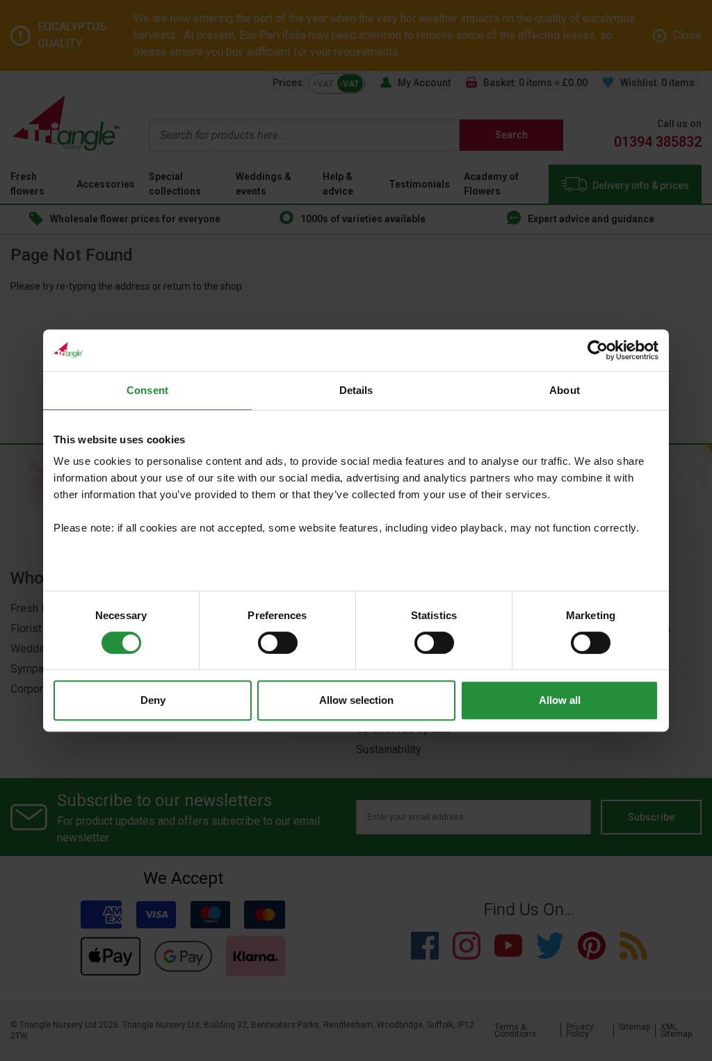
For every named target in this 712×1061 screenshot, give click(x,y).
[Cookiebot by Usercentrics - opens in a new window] (597, 350)
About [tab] (564, 390)
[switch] (278, 643)
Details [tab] (356, 390)
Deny (152, 700)
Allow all (560, 700)
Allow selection (356, 700)
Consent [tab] (147, 390)
